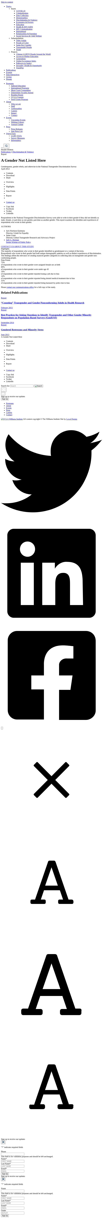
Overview (10, 182)
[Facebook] (51, 726)
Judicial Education (18, 86)
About (8, 102)
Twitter (9, 211)
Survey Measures (18, 138)
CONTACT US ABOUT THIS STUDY (17, 246)
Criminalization (22, 13)
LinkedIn (9, 213)
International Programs (20, 88)
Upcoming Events (18, 120)
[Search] (6, 146)
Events (8, 118)
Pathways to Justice (24, 63)
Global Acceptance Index (26, 61)
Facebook (10, 209)
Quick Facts (11, 134)
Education (20, 25)
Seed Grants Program (19, 99)
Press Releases (17, 129)
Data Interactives (12, 75)
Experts (9, 72)
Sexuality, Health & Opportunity (29, 65)
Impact (13, 113)
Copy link (10, 206)
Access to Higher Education (27, 56)
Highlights (10, 186)
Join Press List (16, 131)
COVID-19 (20, 11)
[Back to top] (2, 728)
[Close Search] (3, 389)
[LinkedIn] (51, 623)
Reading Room (17, 95)
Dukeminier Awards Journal (22, 93)
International (21, 31)
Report (8, 196)
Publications (11, 70)
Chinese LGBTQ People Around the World (33, 54)
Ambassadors (16, 108)
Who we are (16, 104)
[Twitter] (51, 521)
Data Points (10, 191)
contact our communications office (20, 287)
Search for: (5, 386)
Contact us (10, 202)
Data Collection (22, 15)
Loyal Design (71, 419)
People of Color (22, 43)
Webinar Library (17, 122)
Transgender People (24, 47)
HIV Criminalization (24, 29)
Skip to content (7, 2)
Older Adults (21, 40)
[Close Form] (3, 1142)
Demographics (22, 18)
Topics (8, 6)
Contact (14, 115)
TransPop (20, 68)
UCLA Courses (17, 97)
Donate (9, 79)
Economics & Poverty (25, 22)
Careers (14, 111)
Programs (10, 83)
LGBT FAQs (16, 136)
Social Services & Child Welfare (29, 36)
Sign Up (5, 399)
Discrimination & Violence (26, 20)
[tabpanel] (51, 263)
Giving (9, 77)
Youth (18, 50)
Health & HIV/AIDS (24, 27)
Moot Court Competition (21, 90)
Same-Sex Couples (23, 45)
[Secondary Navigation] (2, 147)
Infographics (16, 140)
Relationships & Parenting (26, 34)
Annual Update (17, 124)
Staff (13, 106)
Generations (21, 59)
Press (8, 127)
